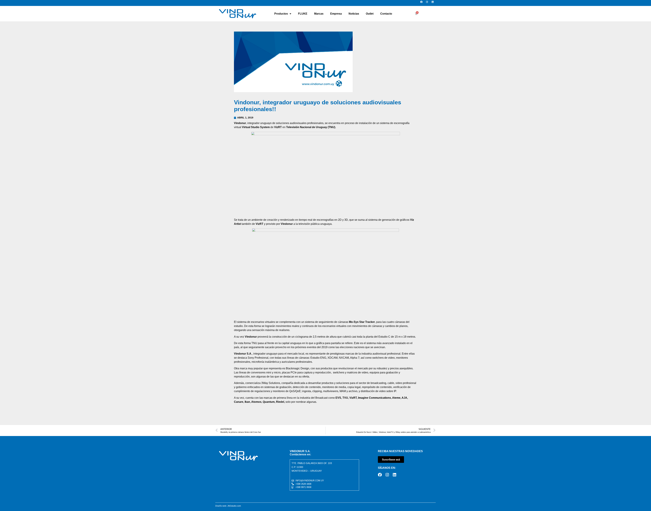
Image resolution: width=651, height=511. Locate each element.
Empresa (336, 13)
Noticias (354, 13)
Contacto (386, 13)
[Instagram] (428, 3)
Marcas (318, 13)
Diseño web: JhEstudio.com (228, 506)
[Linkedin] (433, 3)
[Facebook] (422, 3)
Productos (281, 13)
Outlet (369, 13)
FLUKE (302, 13)
